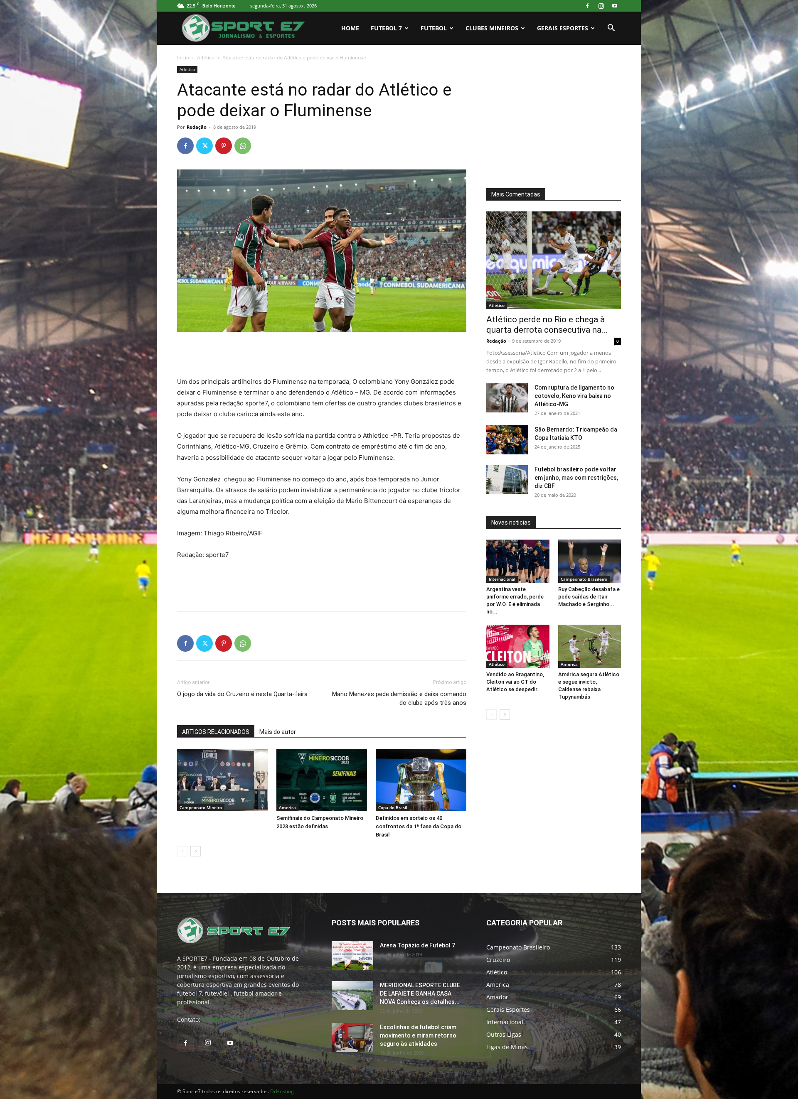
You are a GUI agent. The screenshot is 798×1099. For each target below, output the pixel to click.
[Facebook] (587, 6)
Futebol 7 (386, 28)
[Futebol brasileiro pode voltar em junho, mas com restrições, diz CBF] (507, 479)
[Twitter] (204, 145)
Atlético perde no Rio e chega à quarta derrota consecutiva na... (547, 324)
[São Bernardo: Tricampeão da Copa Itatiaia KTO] (507, 439)
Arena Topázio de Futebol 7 (417, 945)
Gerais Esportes (562, 28)
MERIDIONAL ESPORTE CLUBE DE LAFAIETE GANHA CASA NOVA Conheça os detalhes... (420, 993)
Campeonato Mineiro (201, 807)
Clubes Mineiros (492, 28)
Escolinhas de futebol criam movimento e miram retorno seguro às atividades (418, 1035)
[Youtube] (614, 6)
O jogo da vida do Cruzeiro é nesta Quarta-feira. (243, 694)
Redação (197, 127)
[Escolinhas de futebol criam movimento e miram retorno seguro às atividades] (352, 1037)
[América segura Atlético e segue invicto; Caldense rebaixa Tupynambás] (589, 646)
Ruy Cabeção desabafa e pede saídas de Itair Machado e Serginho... (589, 596)
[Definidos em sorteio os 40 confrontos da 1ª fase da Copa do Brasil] (421, 780)
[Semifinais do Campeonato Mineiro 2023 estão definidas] (321, 780)
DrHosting (282, 1091)
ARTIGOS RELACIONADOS (215, 732)
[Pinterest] (223, 145)
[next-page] (195, 851)
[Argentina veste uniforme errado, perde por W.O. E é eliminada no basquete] (517, 561)
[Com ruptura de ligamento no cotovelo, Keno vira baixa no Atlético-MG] (507, 397)
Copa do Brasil (392, 807)
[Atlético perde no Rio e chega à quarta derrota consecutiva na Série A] (553, 260)
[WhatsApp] (242, 145)
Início (183, 57)
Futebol (434, 28)
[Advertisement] (321, 355)
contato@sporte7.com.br (236, 1019)
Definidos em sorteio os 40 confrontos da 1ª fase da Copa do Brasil (418, 826)
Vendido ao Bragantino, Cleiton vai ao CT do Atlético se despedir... (515, 681)
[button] (611, 29)
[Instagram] (601, 6)
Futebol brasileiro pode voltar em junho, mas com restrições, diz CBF (576, 477)
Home (350, 28)
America (287, 807)
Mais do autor (277, 732)
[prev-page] (182, 851)
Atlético (205, 57)
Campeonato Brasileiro (584, 579)
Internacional (502, 579)
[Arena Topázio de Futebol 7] (352, 955)
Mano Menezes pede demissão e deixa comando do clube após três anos (399, 698)
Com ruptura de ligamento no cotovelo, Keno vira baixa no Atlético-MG (574, 395)
